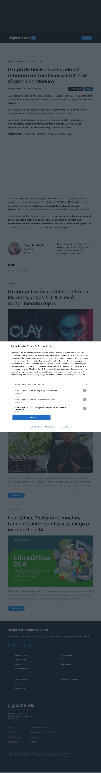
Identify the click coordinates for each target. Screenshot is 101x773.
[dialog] (50, 386)
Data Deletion (35, 427)
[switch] (83, 390)
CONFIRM (31, 417)
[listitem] (50, 384)
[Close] (95, 346)
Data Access (50, 427)
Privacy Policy (65, 427)
